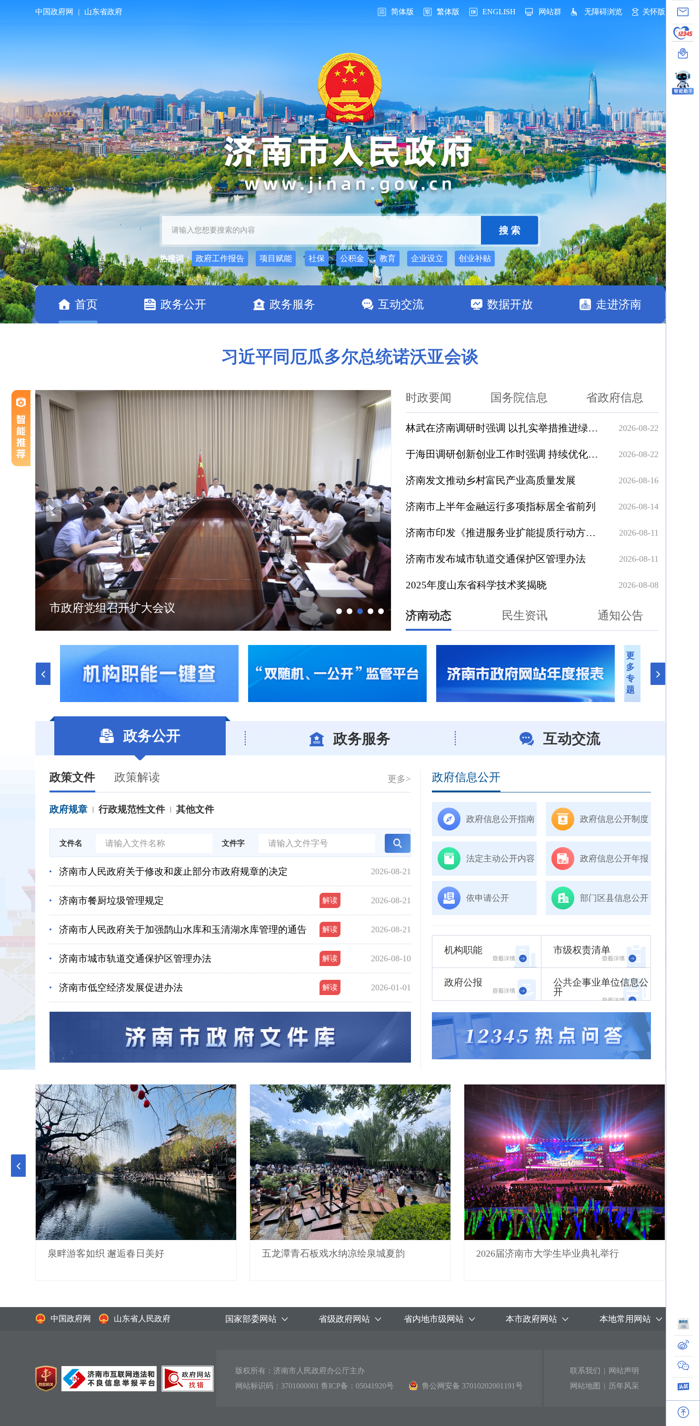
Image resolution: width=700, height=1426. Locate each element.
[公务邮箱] (683, 53)
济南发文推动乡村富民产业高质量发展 (491, 480)
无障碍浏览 (603, 12)
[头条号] (683, 1389)
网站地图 (585, 1386)
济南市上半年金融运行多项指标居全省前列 (501, 506)
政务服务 (292, 304)
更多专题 (630, 672)
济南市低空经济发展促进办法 (121, 987)
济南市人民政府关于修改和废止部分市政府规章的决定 (173, 871)
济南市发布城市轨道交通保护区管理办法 (496, 559)
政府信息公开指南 (500, 819)
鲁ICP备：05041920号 (357, 1386)
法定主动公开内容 (500, 858)
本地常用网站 (625, 1319)
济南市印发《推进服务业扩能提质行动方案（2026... (505, 532)
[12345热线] (683, 32)
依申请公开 (487, 898)
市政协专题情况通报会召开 (118, 608)
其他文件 (195, 809)
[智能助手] (683, 80)
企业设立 (427, 258)
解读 (330, 900)
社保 (317, 258)
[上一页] (42, 673)
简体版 (402, 12)
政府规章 (69, 809)
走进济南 (618, 304)
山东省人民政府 (142, 1318)
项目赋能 (276, 258)
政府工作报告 (220, 258)
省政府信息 (614, 397)
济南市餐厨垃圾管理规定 (111, 900)
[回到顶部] (683, 1412)
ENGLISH (499, 12)
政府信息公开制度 (614, 819)
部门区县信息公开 (614, 898)
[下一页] (657, 673)
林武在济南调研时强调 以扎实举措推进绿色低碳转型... (505, 428)
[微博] (683, 1347)
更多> (399, 779)
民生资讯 (525, 615)
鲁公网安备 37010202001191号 (472, 1386)
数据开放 (510, 304)
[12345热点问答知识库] (541, 1035)
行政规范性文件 (132, 809)
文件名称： (71, 852)
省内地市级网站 (434, 1319)
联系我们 (585, 1371)
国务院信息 (519, 397)
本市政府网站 (531, 1319)
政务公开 (183, 304)
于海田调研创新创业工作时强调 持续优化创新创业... (505, 454)
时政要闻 (428, 397)
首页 (86, 304)
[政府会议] (525, 673)
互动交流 (401, 304)
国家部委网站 (251, 1319)
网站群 (550, 12)
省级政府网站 (344, 1319)
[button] (18, 1165)
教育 (388, 258)
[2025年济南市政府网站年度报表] (337, 673)
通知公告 (620, 615)
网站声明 (624, 1371)
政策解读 (137, 777)
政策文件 (72, 777)
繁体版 (448, 12)
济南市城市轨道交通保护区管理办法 (135, 958)
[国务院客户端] (683, 1326)
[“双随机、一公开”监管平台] (149, 673)
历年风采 (624, 1386)
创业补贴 (475, 258)
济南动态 (428, 615)
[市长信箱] (683, 12)
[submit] (509, 230)
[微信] (683, 1368)
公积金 (352, 258)
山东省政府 (103, 12)
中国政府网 (54, 12)
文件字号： (233, 852)
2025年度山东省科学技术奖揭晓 (476, 585)
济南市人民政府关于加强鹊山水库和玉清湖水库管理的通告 (183, 929)
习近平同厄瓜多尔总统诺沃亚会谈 (350, 356)
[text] (321, 230)
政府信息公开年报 (614, 858)
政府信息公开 (466, 777)
